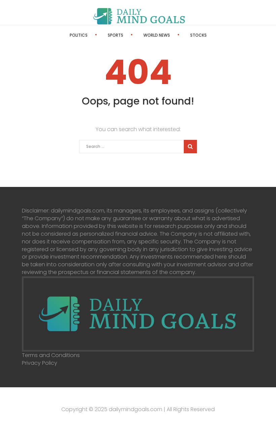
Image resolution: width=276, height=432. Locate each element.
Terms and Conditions (51, 355)
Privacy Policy (39, 363)
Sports (115, 35)
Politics (79, 35)
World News (156, 35)
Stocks (198, 35)
